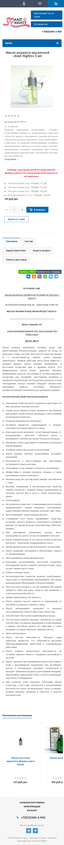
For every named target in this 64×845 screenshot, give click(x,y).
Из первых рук (41, 24)
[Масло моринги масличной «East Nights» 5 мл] (32, 86)
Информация (32, 806)
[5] (18, 116)
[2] (9, 116)
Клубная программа (32, 802)
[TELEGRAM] (35, 830)
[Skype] (50, 277)
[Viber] (39, 277)
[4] (15, 116)
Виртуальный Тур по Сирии (44, 15)
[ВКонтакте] (27, 277)
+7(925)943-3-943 (52, 31)
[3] (12, 116)
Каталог (32, 810)
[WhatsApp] (44, 277)
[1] (6, 116)
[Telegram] (55, 277)
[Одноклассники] (33, 277)
